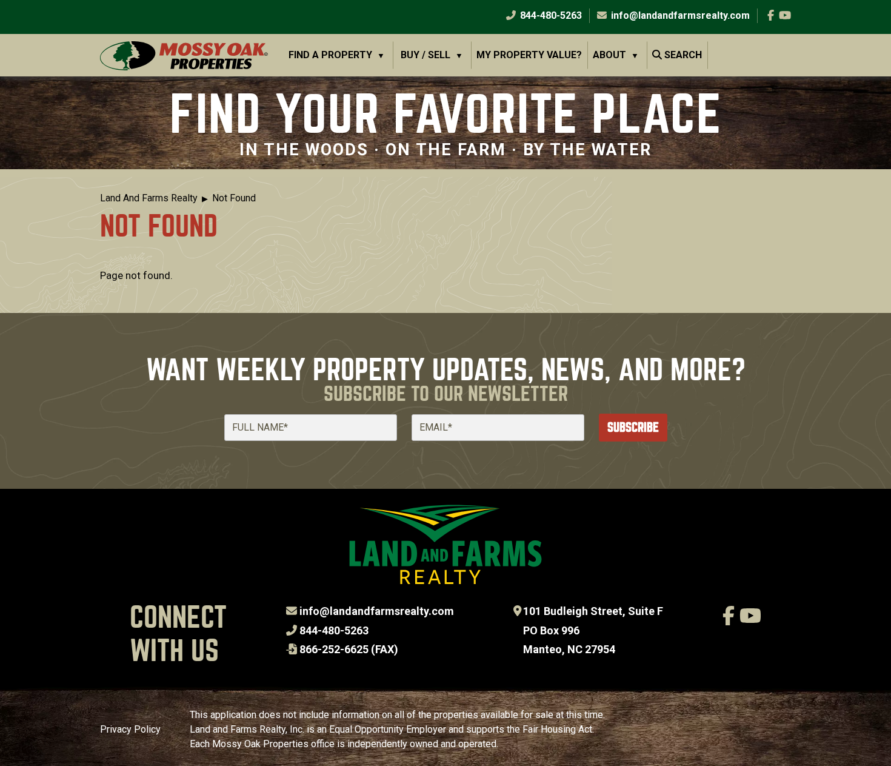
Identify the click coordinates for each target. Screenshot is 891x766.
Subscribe (633, 427)
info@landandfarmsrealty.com (376, 611)
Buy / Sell (425, 55)
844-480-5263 (550, 15)
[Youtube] (785, 15)
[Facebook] (770, 15)
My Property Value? (529, 55)
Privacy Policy (130, 729)
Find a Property (330, 55)
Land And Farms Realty (149, 198)
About (609, 55)
